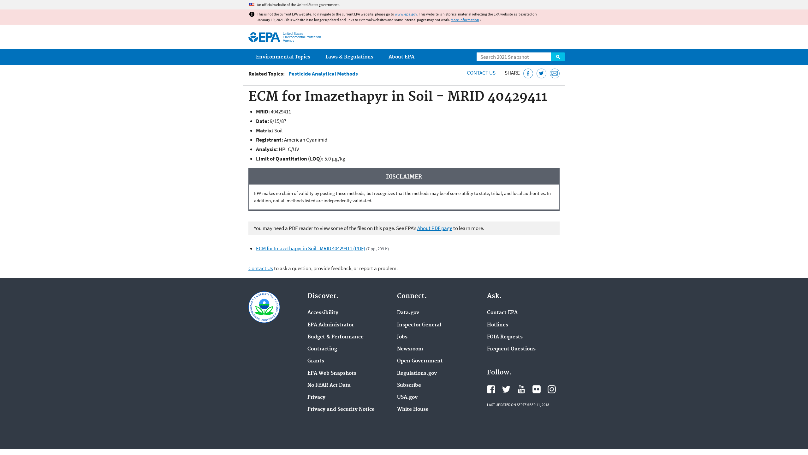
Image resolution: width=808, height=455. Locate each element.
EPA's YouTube (521, 389)
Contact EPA (502, 313)
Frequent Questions (511, 349)
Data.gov (408, 313)
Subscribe (409, 385)
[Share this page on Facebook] (528, 73)
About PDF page (434, 228)
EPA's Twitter (506, 389)
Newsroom (410, 349)
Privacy (316, 397)
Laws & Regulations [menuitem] (349, 57)
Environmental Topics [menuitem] (283, 57)
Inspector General (419, 325)
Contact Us (481, 72)
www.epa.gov (406, 14)
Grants (315, 361)
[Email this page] (555, 73)
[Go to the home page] (264, 37)
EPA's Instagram (552, 389)
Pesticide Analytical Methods (323, 73)
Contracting (322, 349)
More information (465, 19)
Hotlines (497, 325)
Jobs (402, 337)
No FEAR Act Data (329, 385)
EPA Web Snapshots (331, 373)
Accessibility (322, 313)
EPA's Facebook (491, 389)
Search (558, 56)
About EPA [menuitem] (401, 57)
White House (413, 409)
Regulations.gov (417, 373)
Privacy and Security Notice (341, 409)
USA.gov (407, 397)
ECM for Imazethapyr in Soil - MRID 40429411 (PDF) (310, 248)
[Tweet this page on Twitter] (541, 73)
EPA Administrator (330, 325)
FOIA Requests (505, 337)
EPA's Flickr (536, 389)
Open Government (420, 361)
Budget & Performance (335, 337)
